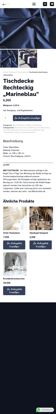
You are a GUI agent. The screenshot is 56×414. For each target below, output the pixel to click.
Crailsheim (31, 127)
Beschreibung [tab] (13, 141)
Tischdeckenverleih (27, 132)
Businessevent (20, 127)
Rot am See (25, 130)
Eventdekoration (42, 127)
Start (5, 72)
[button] (34, 4)
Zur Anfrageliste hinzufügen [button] (14, 245)
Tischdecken (22, 72)
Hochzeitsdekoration (11, 130)
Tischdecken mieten (11, 132)
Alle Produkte (18, 125)
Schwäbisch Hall (37, 130)
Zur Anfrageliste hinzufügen (27, 118)
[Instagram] (45, 4)
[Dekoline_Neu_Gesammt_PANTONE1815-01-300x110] (6, 4)
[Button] (52, 4)
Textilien (12, 72)
